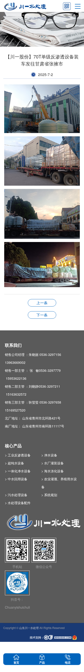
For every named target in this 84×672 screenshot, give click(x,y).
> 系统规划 (49, 494)
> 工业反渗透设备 (18, 455)
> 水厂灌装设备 (52, 463)
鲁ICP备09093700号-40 (18, 647)
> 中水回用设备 (16, 479)
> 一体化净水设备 (18, 471)
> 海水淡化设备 (52, 471)
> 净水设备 (49, 455)
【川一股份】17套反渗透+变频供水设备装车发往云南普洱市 (42, 302)
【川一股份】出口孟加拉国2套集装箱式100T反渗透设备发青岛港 (42, 315)
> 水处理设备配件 (18, 502)
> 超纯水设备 (14, 463)
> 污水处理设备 (16, 494)
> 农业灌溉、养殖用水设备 (59, 483)
